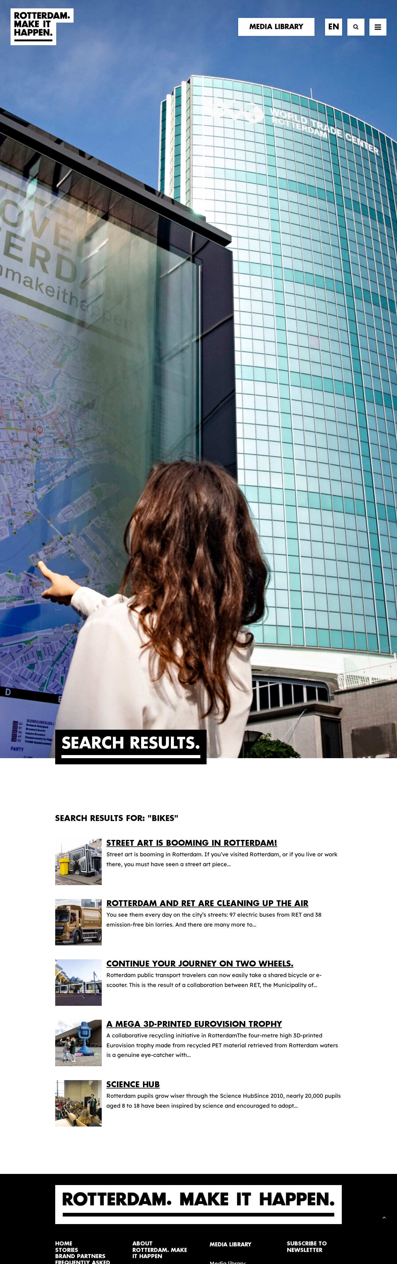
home (63, 1243)
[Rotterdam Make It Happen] (42, 27)
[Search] (353, 27)
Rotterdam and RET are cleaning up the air (207, 903)
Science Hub (133, 1084)
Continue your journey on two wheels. (199, 964)
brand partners (80, 1256)
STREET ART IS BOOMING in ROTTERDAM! (191, 843)
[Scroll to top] (384, 1216)
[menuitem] (278, 27)
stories (66, 1250)
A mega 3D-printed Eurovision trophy (194, 1024)
